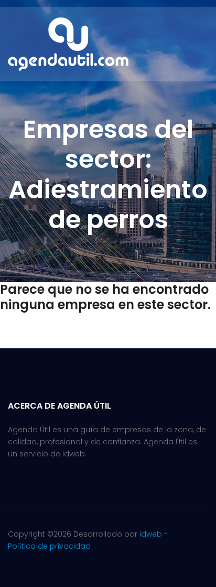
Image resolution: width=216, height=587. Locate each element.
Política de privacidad (49, 546)
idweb (150, 534)
